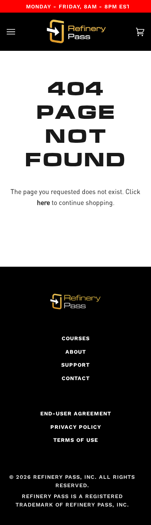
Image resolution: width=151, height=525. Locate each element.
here (43, 203)
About (75, 352)
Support (75, 365)
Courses (76, 338)
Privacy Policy (75, 427)
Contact (76, 378)
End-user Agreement (75, 413)
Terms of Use (75, 440)
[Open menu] (19, 32)
